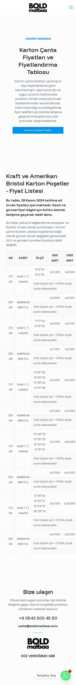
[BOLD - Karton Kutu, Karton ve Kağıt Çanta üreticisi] (38, 7)
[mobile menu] (71, 7)
